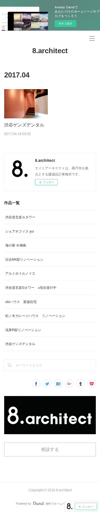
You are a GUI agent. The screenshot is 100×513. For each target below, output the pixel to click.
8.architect (50, 51)
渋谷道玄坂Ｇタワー (20, 216)
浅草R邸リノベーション (23, 329)
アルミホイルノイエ (20, 273)
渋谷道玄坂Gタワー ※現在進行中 (30, 287)
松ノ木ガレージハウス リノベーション (35, 315)
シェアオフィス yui (19, 231)
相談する (50, 449)
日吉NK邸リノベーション (24, 259)
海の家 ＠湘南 (15, 245)
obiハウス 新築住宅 (21, 301)
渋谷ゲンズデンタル (24, 124)
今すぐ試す (65, 23)
